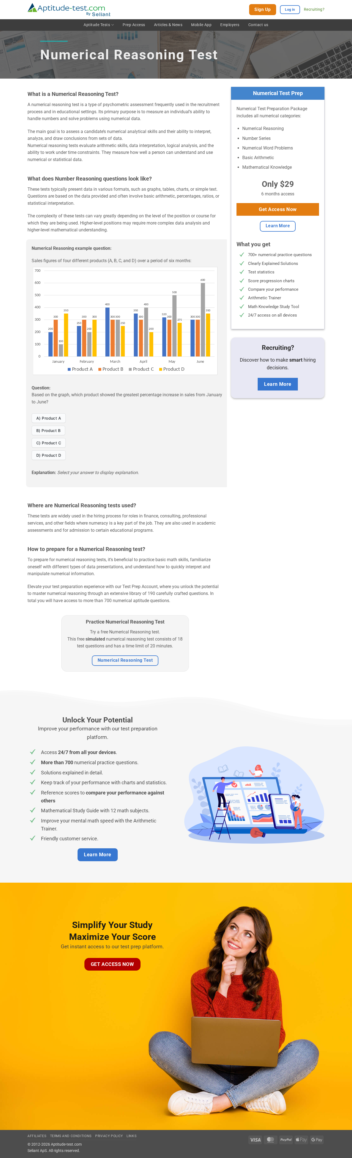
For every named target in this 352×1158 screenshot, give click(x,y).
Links (131, 1136)
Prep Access (134, 25)
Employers (230, 25)
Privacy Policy (109, 1136)
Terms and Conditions (71, 1136)
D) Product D (48, 455)
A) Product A (48, 418)
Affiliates (37, 1136)
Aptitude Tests (97, 25)
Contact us (258, 25)
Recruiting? (314, 9)
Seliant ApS (37, 1150)
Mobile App (201, 25)
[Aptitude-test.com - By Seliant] (69, 9)
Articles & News (168, 25)
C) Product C (48, 443)
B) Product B (48, 430)
